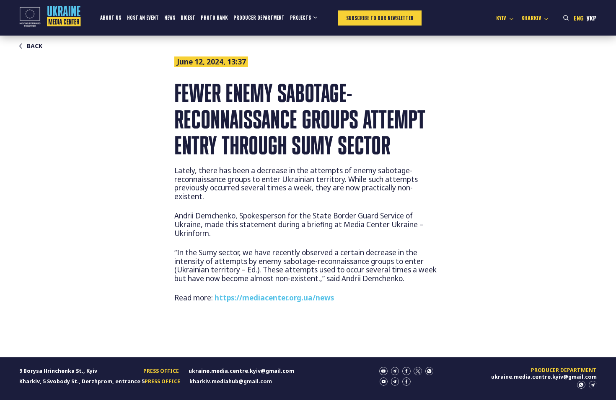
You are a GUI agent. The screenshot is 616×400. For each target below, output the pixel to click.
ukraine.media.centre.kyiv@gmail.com (241, 370)
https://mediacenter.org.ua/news (274, 298)
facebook (406, 371)
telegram (395, 371)
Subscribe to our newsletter (380, 18)
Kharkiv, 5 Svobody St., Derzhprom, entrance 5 (82, 381)
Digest (188, 17)
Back (34, 46)
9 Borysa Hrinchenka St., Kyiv (58, 370)
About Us (110, 17)
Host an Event (143, 17)
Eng (579, 17)
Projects (300, 17)
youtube (383, 371)
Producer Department (259, 17)
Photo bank (214, 17)
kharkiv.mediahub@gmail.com (230, 381)
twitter (418, 371)
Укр (591, 17)
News (169, 17)
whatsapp (429, 371)
